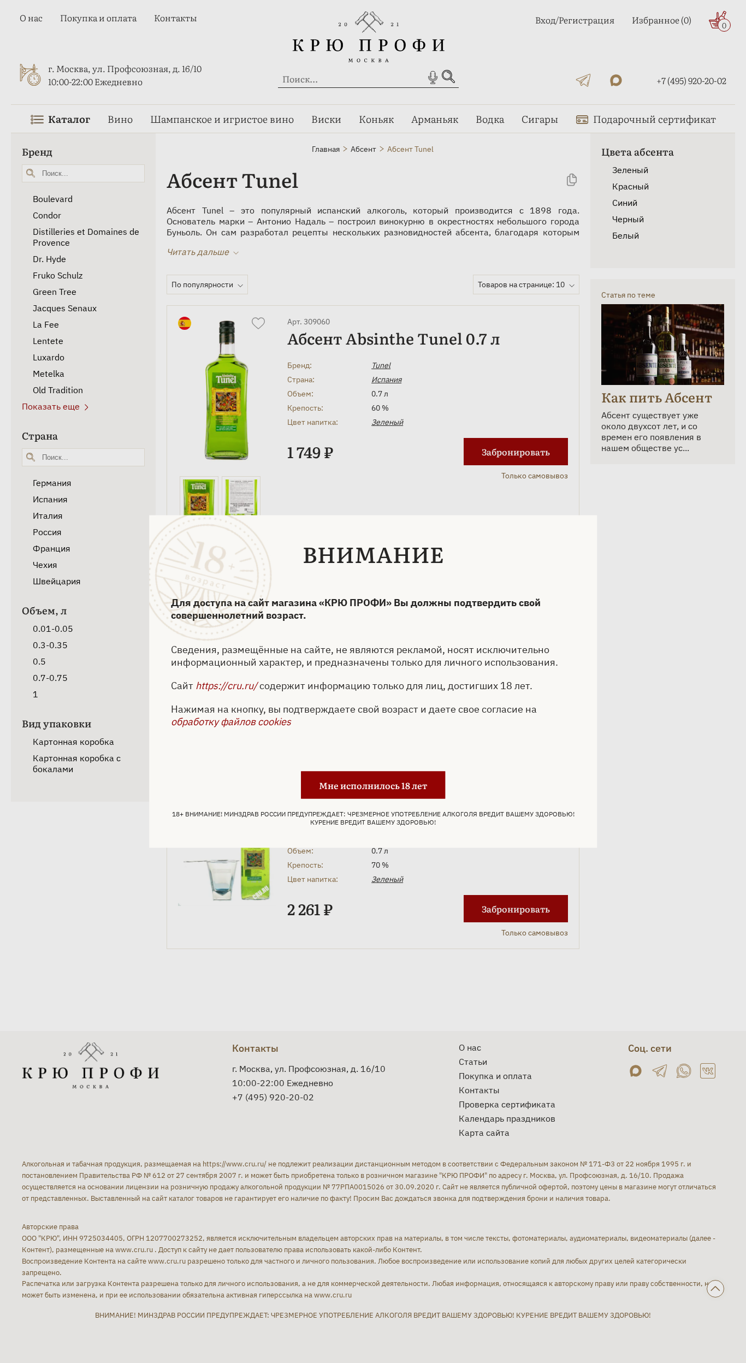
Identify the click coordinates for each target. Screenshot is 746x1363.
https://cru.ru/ (226, 685)
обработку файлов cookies (231, 721)
